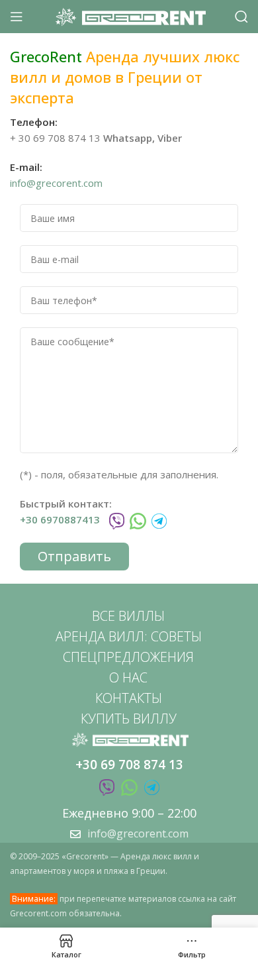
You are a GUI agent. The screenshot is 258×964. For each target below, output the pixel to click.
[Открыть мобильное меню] (16, 16)
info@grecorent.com (56, 182)
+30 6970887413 (60, 519)
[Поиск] (241, 16)
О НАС (128, 677)
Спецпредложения (128, 657)
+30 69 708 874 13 (129, 764)
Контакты (128, 698)
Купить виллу (129, 718)
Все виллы (128, 616)
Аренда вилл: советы (129, 636)
